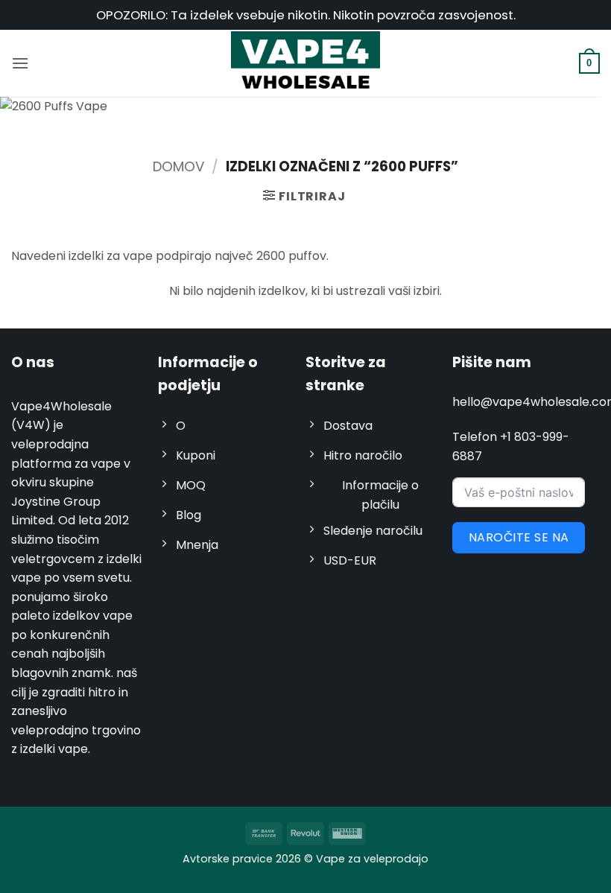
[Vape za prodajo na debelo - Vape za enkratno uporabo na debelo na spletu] (305, 63)
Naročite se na (519, 537)
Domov (178, 166)
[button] (20, 63)
